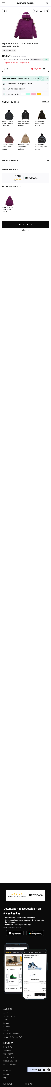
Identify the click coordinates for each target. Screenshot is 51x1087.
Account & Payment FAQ (12, 1037)
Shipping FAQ (8, 1054)
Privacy (6, 1023)
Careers (6, 1027)
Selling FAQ (7, 1050)
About (5, 1013)
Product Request (9, 1064)
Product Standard (10, 1061)
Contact (6, 1030)
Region (29, 1084)
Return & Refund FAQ (11, 1034)
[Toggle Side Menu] (3, 3)
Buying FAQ (7, 1047)
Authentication (9, 1016)
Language (7, 1084)
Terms (5, 1020)
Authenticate (8, 1057)
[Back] (4, 11)
